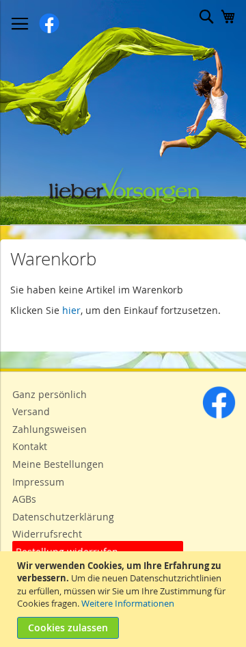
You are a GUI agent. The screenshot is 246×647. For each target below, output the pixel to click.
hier (71, 310)
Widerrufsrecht (47, 533)
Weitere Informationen (127, 603)
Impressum (38, 481)
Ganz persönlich (49, 394)
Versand (31, 411)
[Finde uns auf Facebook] (219, 415)
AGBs (24, 498)
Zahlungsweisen (49, 429)
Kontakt (29, 446)
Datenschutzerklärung (63, 516)
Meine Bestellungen (58, 464)
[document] (124, 599)
